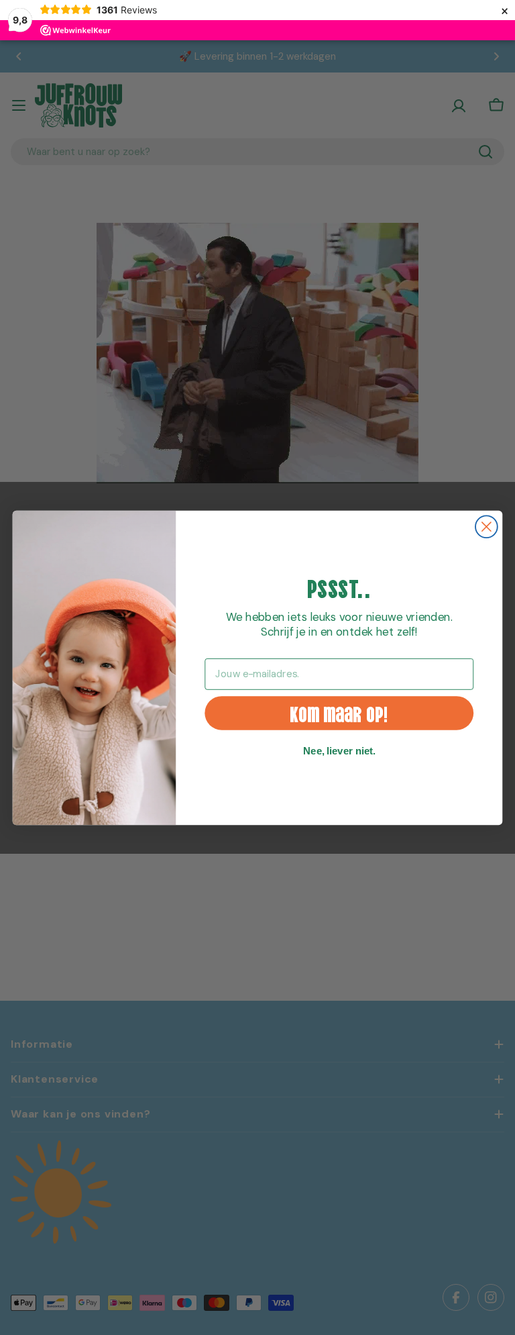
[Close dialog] (486, 526)
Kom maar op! (339, 712)
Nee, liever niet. (339, 750)
